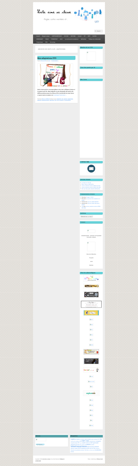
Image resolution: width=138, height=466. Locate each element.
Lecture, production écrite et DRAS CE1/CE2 (91, 185)
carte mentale (87, 439)
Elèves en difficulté (46, 99)
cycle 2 (81, 442)
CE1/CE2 (66, 36)
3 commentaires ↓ (55, 60)
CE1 (98, 439)
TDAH (85, 450)
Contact (79, 36)
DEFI (89, 36)
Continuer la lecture (60, 95)
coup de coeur (74, 443)
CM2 (87, 441)
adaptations (59, 99)
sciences (82, 450)
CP (84, 36)
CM (80, 441)
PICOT (79, 448)
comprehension (92, 441)
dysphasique (70, 99)
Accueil (38, 36)
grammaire (95, 443)
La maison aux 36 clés (86, 182)
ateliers (78, 439)
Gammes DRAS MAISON (93, 201)
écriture (72, 451)
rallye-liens (52, 100)
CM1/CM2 (73, 36)
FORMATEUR (54, 39)
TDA (55, 100)
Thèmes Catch (100, 459)
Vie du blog (52, 42)
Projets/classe (40, 42)
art (75, 439)
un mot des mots (91, 450)
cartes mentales (94, 439)
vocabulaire (98, 450)
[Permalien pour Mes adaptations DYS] (55, 87)
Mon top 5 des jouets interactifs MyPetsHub (91, 188)
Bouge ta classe (45, 36)
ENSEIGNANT (40, 39)
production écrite (85, 448)
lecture (97, 446)
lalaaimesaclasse (45, 100)
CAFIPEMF (82, 439)
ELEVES (94, 36)
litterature (72, 448)
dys (62, 99)
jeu (91, 444)
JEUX (61, 39)
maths (76, 448)
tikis (87, 450)
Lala (49, 60)
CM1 (83, 441)
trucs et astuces (60, 100)
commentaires (67, 100)
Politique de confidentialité (95, 39)
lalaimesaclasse (91, 446)
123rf (91, 261)
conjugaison (98, 441)
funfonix (91, 265)
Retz (95, 448)
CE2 (101, 439)
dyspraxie (39, 100)
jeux (93, 444)
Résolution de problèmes (76, 450)
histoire (88, 444)
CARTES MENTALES (57, 36)
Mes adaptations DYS (46, 58)
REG (46, 42)
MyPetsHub (83, 39)
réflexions (97, 448)
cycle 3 (84, 443)
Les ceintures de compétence (71, 39)
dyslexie (65, 99)
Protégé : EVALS (89, 197)
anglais (73, 439)
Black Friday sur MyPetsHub (88, 184)
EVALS (47, 39)
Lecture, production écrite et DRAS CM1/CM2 (91, 187)
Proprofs (91, 257)
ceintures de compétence (75, 441)
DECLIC (88, 443)
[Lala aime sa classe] (69, 27)
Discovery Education (91, 254)
